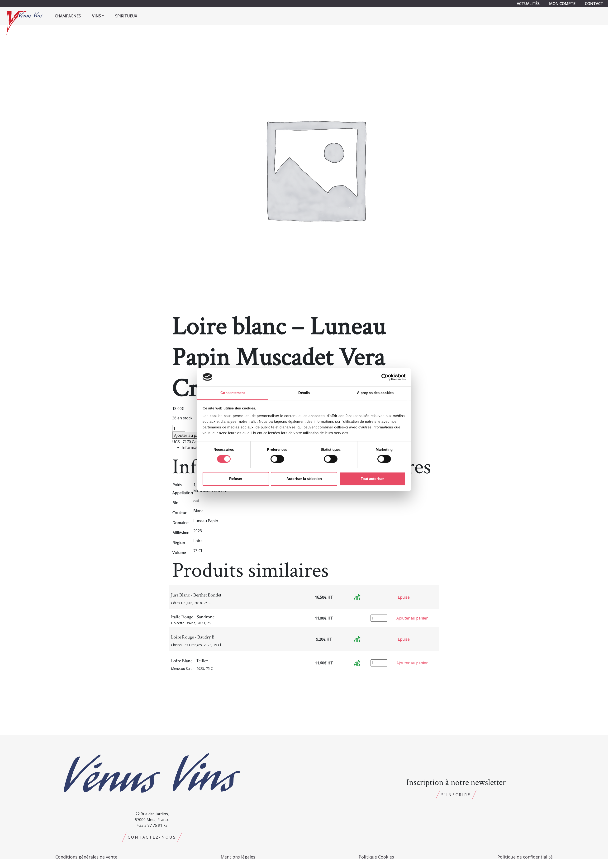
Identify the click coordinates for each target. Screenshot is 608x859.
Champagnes (68, 16)
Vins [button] (96, 16)
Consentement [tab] (232, 393)
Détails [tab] (304, 393)
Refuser (235, 479)
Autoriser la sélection (304, 479)
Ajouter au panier (189, 435)
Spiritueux (126, 16)
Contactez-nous (152, 837)
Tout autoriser (372, 479)
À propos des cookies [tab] (375, 393)
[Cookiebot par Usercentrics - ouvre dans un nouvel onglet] (385, 376)
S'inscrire (456, 794)
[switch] (277, 459)
